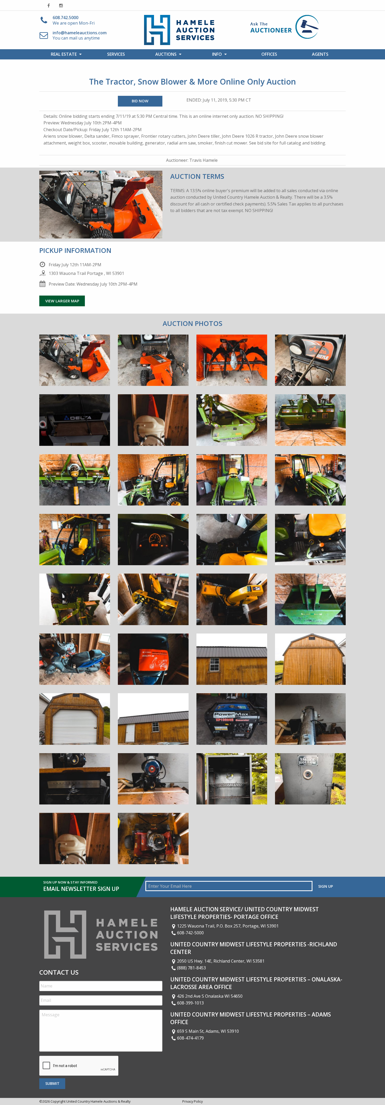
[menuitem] (64, 54)
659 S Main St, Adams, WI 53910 (208, 1031)
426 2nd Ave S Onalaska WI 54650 (210, 996)
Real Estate (64, 54)
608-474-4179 (190, 1038)
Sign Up (325, 886)
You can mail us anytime (80, 35)
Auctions (166, 54)
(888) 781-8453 (191, 968)
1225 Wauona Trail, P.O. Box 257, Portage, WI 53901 (228, 926)
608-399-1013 (190, 1003)
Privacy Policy (192, 1101)
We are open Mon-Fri (74, 20)
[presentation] (79, 1066)
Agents (320, 54)
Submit (52, 1083)
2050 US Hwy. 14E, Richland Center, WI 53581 (221, 961)
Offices (269, 54)
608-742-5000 (190, 933)
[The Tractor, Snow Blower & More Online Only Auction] (74, 364)
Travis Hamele (203, 160)
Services (116, 54)
